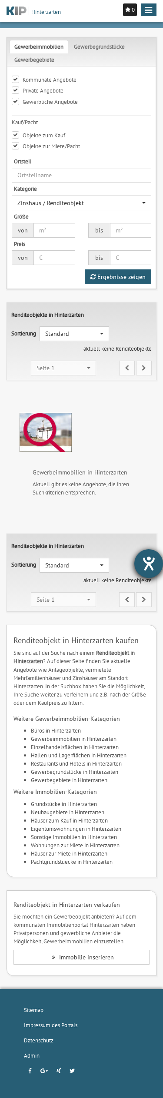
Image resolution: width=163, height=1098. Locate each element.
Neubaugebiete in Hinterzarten (67, 812)
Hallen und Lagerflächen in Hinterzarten (78, 755)
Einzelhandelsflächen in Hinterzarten (75, 747)
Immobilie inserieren (85, 957)
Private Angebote (43, 90)
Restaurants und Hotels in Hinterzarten (76, 763)
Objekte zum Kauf (44, 135)
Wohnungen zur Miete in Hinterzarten (75, 845)
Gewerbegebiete (34, 59)
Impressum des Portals (50, 1025)
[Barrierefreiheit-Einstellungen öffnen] (148, 563)
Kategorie (25, 188)
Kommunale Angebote (50, 79)
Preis (19, 244)
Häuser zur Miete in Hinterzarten (69, 853)
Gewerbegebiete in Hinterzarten (69, 780)
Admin (32, 1055)
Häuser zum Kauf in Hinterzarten (69, 820)
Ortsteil (22, 161)
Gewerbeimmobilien (38, 46)
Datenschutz (38, 1040)
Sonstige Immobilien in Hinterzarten (74, 837)
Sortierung (23, 333)
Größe (21, 216)
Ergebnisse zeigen (121, 277)
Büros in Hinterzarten (56, 730)
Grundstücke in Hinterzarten (64, 804)
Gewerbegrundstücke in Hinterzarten (74, 772)
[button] (81, 203)
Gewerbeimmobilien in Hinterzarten (73, 739)
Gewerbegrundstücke (99, 46)
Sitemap (33, 1010)
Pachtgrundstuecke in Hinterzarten (72, 862)
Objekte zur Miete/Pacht (51, 146)
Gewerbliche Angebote (50, 102)
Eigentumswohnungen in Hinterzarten (76, 829)
